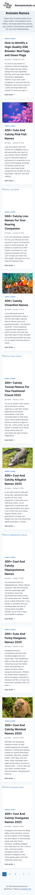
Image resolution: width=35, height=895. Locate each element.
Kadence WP (26, 889)
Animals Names (10, 38)
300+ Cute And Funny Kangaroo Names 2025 (15, 638)
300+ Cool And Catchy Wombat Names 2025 (15, 729)
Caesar (9, 59)
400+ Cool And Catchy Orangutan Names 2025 (17, 818)
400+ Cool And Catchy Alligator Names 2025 (15, 479)
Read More (10, 95)
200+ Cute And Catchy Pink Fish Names (16, 134)
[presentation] (17, 112)
